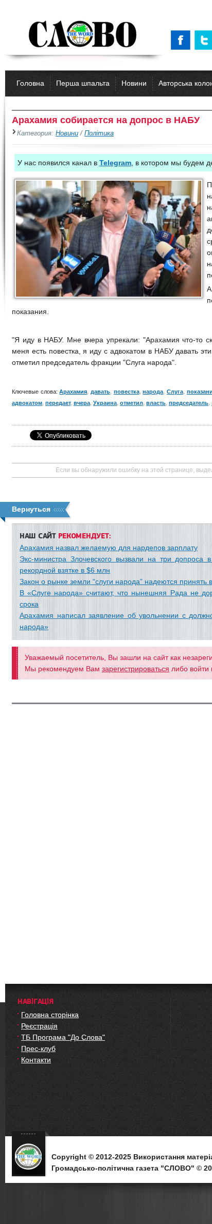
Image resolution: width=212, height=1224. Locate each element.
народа (153, 391)
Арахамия (73, 391)
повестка (126, 391)
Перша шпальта (83, 83)
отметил (131, 403)
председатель (188, 403)
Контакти (36, 1060)
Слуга (175, 391)
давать (100, 391)
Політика (99, 133)
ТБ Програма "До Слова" (63, 1037)
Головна (30, 83)
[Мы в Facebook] (183, 40)
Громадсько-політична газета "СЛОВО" (83, 35)
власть (156, 403)
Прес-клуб (38, 1048)
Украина (105, 403)
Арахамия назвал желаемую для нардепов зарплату (109, 547)
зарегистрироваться (135, 669)
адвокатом (27, 403)
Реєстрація (39, 1026)
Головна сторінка (50, 1015)
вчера (82, 403)
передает (57, 403)
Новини (134, 83)
